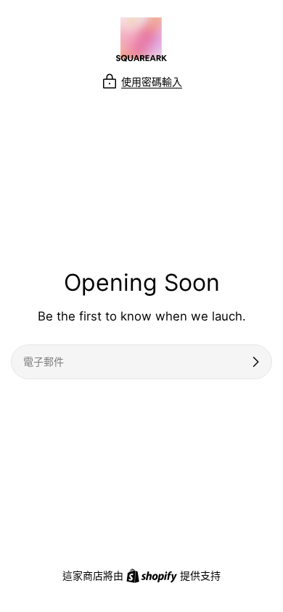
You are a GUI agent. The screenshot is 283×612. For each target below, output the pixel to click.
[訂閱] (255, 362)
